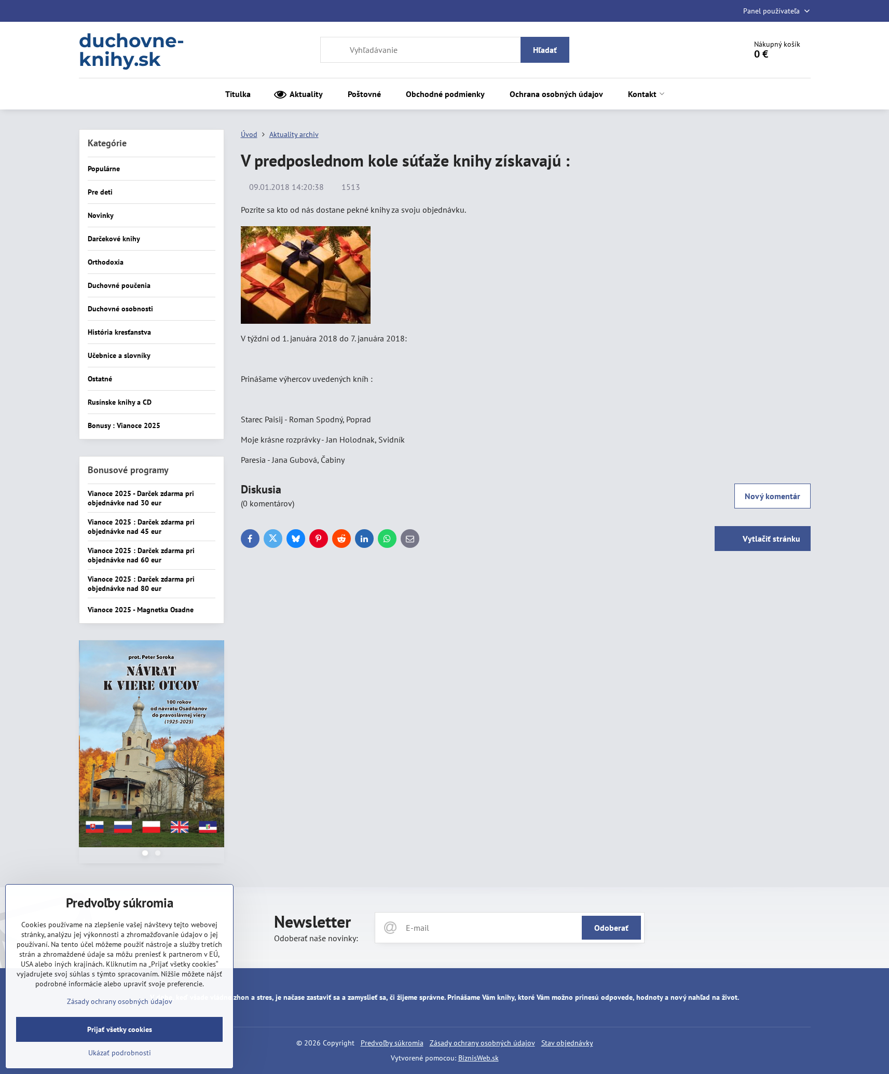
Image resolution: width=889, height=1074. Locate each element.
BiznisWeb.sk (478, 1058)
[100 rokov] (151, 745)
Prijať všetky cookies (119, 1029)
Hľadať (545, 50)
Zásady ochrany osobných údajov (482, 1043)
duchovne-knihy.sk (131, 49)
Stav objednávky (567, 1043)
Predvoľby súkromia (392, 1043)
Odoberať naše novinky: (316, 938)
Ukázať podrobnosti (119, 1052)
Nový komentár (772, 496)
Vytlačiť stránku (770, 538)
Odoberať (611, 927)
